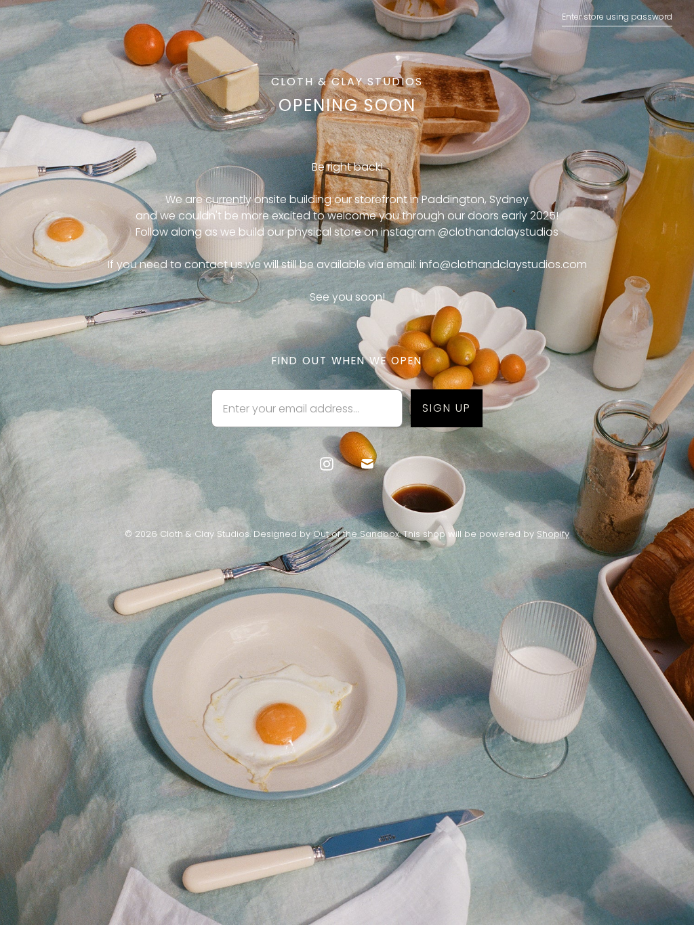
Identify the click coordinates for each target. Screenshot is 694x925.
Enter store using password (617, 16)
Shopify (553, 534)
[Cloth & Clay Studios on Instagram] (327, 464)
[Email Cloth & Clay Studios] (367, 464)
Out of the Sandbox (356, 534)
